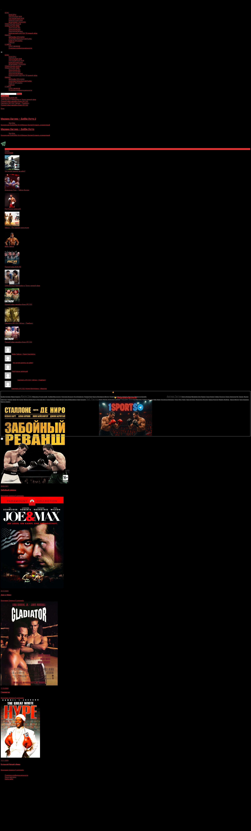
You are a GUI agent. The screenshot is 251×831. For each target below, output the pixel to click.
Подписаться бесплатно (127, 397)
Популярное (9, 149)
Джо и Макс (6, 595)
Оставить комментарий (41, 125)
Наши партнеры (10, 777)
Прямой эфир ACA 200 (13, 267)
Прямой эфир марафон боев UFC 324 (18, 342)
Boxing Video (5, 2)
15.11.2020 (4, 760)
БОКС (7, 13)
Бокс (2, 109)
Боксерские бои (7, 125)
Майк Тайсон (9, 246)
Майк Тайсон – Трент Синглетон (23, 354)
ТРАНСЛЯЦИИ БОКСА (13, 24)
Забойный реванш (8, 490)
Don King (12, 123)
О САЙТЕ (8, 44)
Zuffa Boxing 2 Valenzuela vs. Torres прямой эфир (22, 286)
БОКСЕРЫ (12, 15)
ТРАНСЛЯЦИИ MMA (12, 26)
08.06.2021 (4, 486)
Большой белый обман (10, 764)
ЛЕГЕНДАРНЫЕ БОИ (16, 18)
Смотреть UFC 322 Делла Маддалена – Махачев (29, 389)
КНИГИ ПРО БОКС (15, 41)
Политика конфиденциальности (20, 48)
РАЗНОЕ (8, 35)
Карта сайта (9, 779)
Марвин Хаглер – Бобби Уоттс (17, 129)
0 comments (19, 496)
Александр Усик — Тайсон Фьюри (17, 190)
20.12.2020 (4, 591)
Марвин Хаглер (27, 125)
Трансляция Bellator (16, 31)
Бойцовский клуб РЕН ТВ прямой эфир (23, 33)
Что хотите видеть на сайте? (15, 171)
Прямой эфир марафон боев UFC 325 (18, 304)
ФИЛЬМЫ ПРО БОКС (17, 37)
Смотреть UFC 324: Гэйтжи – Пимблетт (19, 323)
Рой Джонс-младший (13, 209)
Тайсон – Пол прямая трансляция (17, 228)
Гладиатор (5, 692)
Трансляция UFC (14, 28)
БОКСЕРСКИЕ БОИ (16, 20)
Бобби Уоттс (17, 125)
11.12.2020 (4, 688)
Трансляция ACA (14, 29)
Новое (7, 151)
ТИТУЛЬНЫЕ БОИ (15, 16)
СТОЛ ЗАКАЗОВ (14, 46)
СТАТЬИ (11, 42)
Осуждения (9, 153)
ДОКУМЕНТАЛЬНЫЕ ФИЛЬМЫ (20, 39)
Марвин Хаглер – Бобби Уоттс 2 (18, 118)
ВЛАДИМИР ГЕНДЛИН (17, 22)
